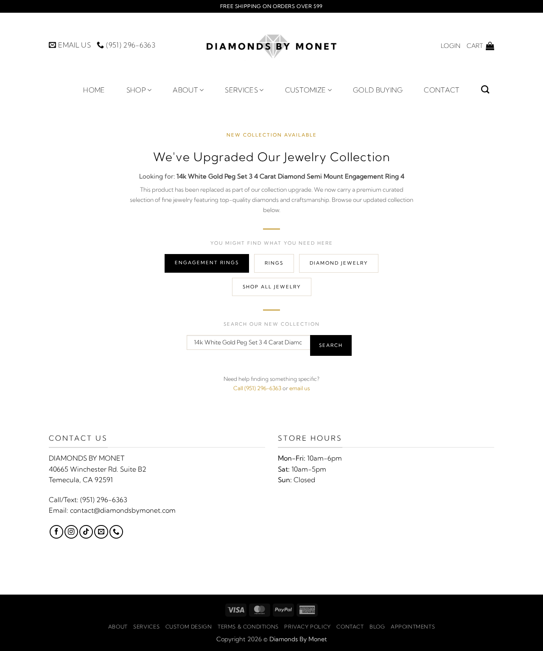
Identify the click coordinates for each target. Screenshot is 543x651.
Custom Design (188, 626)
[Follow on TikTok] (86, 532)
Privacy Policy (307, 626)
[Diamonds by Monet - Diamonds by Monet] (271, 45)
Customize (305, 90)
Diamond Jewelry (339, 263)
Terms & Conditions (248, 626)
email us (299, 388)
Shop (136, 90)
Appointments (413, 626)
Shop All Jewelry (272, 287)
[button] (450, 45)
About (185, 90)
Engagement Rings (207, 262)
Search (331, 345)
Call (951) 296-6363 (257, 388)
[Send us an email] (101, 532)
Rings (274, 263)
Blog (377, 626)
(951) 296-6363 (103, 499)
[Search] (485, 89)
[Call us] (116, 532)
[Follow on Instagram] (71, 532)
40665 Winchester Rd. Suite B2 (97, 469)
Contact (441, 90)
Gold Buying (378, 90)
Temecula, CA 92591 (81, 479)
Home (94, 90)
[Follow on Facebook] (56, 532)
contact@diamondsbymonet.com (123, 510)
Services (241, 90)
